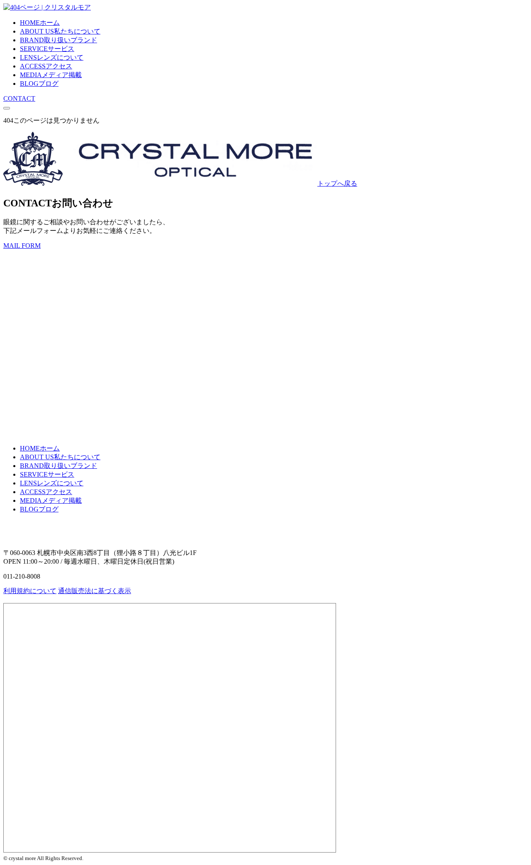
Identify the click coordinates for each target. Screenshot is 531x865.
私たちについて (60, 31)
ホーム (40, 22)
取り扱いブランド (58, 40)
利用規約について (29, 590)
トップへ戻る (337, 183)
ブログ (39, 83)
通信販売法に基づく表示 (94, 590)
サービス (47, 48)
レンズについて (51, 57)
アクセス (46, 66)
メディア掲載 (51, 74)
